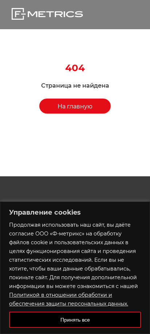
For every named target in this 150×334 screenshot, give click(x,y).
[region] (75, 267)
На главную (75, 106)
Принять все (75, 320)
